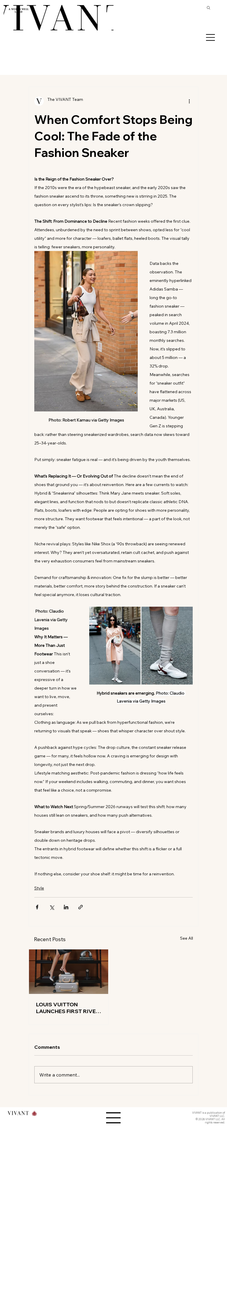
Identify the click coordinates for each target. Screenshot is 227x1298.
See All (186, 938)
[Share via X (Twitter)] (51, 907)
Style (39, 888)
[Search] (208, 7)
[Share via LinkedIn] (66, 907)
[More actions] (189, 101)
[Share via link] (80, 907)
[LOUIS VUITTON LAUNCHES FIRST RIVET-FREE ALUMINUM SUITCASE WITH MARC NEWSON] (68, 971)
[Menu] (210, 37)
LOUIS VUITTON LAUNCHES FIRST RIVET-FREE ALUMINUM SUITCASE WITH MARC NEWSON (68, 1008)
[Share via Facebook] (37, 907)
